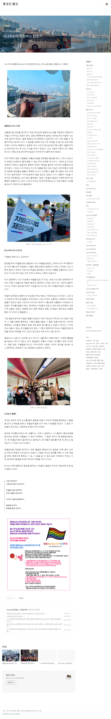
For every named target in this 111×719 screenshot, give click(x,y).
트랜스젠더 (90, 271)
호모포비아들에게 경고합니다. (94, 331)
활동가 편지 (100, 360)
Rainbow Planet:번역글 (94, 106)
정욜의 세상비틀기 (92, 166)
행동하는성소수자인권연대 (93, 355)
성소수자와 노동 (91, 188)
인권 (94, 340)
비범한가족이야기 (92, 261)
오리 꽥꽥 (89, 138)
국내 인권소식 (91, 92)
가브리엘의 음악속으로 (93, 161)
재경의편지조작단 (92, 146)
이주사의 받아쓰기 (92, 155)
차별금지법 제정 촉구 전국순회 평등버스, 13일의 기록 (25, 613)
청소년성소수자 (90, 239)
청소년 (98, 343)
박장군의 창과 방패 (92, 141)
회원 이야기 (89, 110)
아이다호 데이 (91, 95)
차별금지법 (23, 609)
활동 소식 (89, 71)
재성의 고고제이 (91, 175)
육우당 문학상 (90, 299)
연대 (87, 185)
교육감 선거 (90, 212)
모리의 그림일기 (91, 152)
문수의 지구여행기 (92, 118)
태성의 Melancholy (92, 169)
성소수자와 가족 (91, 253)
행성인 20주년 (90, 312)
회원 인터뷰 (90, 127)
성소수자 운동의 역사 (92, 289)
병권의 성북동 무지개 (92, 172)
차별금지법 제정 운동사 (15, 616)
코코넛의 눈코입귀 (92, 115)
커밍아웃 (88, 366)
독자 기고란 (89, 178)
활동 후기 (89, 68)
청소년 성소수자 (90, 343)
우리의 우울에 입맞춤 (99, 363)
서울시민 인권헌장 (92, 232)
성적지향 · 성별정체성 (92, 265)
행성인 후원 (89, 303)
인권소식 (88, 89)
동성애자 (101, 346)
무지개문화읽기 (90, 277)
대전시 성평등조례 (92, 235)
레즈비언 (94, 366)
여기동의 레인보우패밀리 (93, 113)
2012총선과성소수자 (93, 209)
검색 (101, 4)
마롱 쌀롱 (89, 132)
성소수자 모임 (90, 292)
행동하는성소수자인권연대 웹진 (15, 678)
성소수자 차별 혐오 (13, 609)
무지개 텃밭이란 (91, 306)
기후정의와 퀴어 (91, 202)
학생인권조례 (90, 227)
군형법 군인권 (91, 224)
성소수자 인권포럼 (92, 98)
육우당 (88, 352)
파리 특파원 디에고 (92, 135)
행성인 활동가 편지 (92, 121)
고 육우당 (89, 242)
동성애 (96, 357)
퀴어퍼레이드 (90, 103)
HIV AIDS (89, 196)
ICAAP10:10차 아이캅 (93, 199)
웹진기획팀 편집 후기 (92, 80)
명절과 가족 (90, 258)
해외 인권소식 (91, 100)
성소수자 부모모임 (92, 256)
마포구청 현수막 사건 (92, 230)
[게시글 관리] (13, 598)
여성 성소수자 (91, 268)
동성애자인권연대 (97, 349)
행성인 (88, 369)
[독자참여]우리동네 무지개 (94, 82)
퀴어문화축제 (89, 357)
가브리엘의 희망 (91, 163)
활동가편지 (94, 352)
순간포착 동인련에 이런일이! (94, 77)
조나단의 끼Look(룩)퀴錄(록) (95, 149)
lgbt (97, 340)
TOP (106, 711)
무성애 (89, 274)
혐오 (99, 352)
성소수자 (88, 346)
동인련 (102, 343)
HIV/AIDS (89, 340)
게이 (103, 366)
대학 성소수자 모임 (92, 295)
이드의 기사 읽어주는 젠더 (94, 130)
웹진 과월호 (89, 316)
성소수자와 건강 (91, 245)
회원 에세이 (90, 124)
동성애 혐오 (90, 218)
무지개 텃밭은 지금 (92, 308)
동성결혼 (88, 192)
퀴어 (106, 343)
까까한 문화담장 (91, 181)
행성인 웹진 (10, 4)
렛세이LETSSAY (91, 285)
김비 (99, 366)
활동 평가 (89, 74)
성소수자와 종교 (91, 249)
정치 (87, 206)
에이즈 (101, 369)
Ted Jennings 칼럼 (93, 158)
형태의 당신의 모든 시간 (93, 144)
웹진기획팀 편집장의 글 (93, 85)
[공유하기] (11, 598)
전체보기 (88, 62)
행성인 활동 (89, 65)
